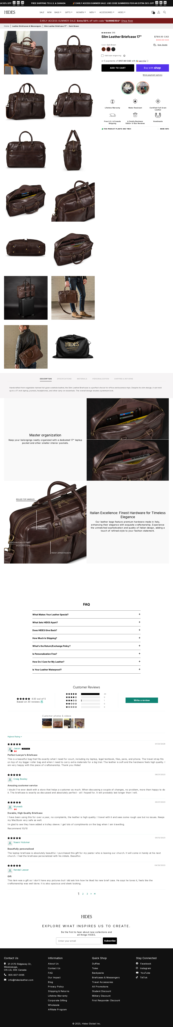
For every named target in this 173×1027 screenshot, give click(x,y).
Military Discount (101, 995)
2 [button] (83, 893)
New (49, 12)
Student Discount (101, 991)
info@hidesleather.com (20, 980)
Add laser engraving (113, 56)
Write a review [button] (142, 700)
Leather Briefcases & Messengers (26, 26)
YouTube (145, 973)
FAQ (50, 973)
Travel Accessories (102, 982)
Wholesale (53, 1005)
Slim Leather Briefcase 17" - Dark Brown (61, 26)
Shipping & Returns (58, 991)
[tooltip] (124, 56)
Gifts (68, 12)
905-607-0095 (16, 975)
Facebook (145, 963)
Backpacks (98, 973)
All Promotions (100, 986)
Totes (95, 968)
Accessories (105, 12)
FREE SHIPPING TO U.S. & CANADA (25, 3)
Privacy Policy (56, 986)
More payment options (152, 75)
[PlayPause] (7, 585)
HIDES (121, 12)
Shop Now (127, 20)
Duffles (96, 963)
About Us (53, 963)
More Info (164, 129)
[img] (14, 744)
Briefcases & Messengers (106, 977)
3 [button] (87, 893)
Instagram (145, 968)
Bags (56, 12)
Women (80, 12)
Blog (50, 982)
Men (91, 12)
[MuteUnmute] (12, 585)
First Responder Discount (106, 1000)
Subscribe (110, 940)
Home (6, 26)
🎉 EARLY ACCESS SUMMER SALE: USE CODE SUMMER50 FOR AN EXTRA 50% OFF (96, 3)
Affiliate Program (57, 1009)
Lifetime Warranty (57, 995)
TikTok (143, 977)
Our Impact (54, 977)
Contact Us (54, 968)
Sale (42, 12)
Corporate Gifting (57, 1000)
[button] (165, 12)
